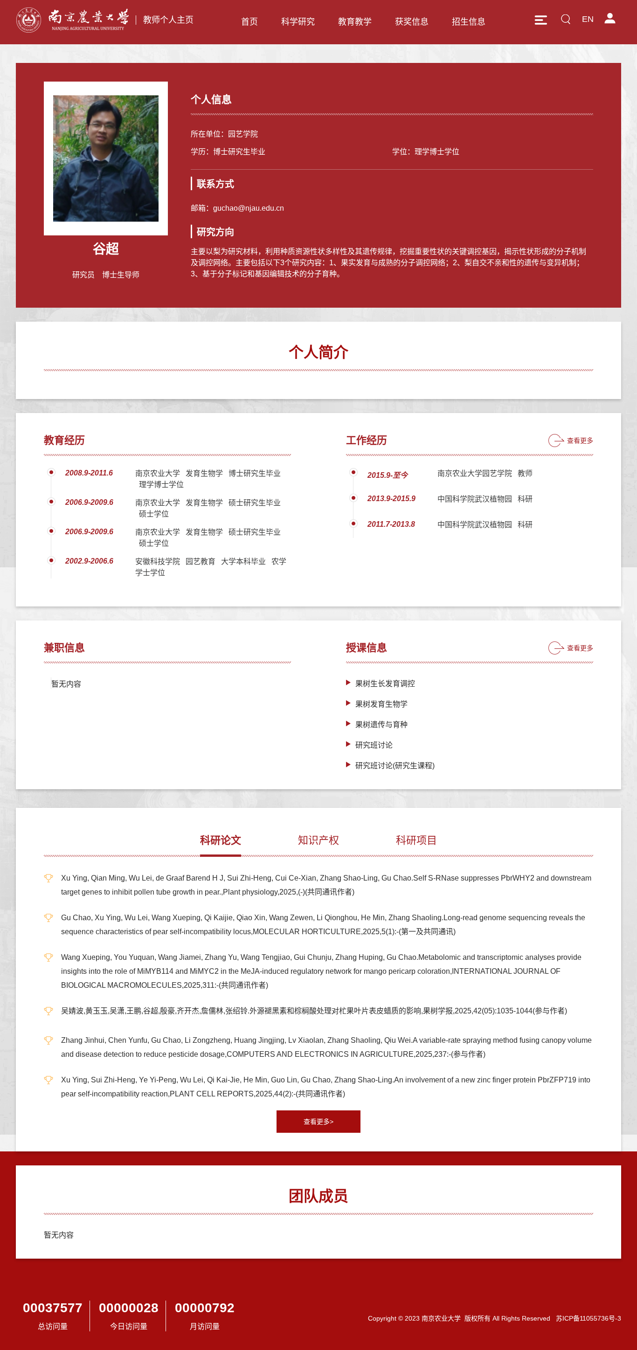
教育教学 (355, 22)
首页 (249, 22)
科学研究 (298, 22)
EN (588, 19)
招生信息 (468, 22)
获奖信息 (412, 22)
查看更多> (318, 1121)
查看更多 (580, 440)
